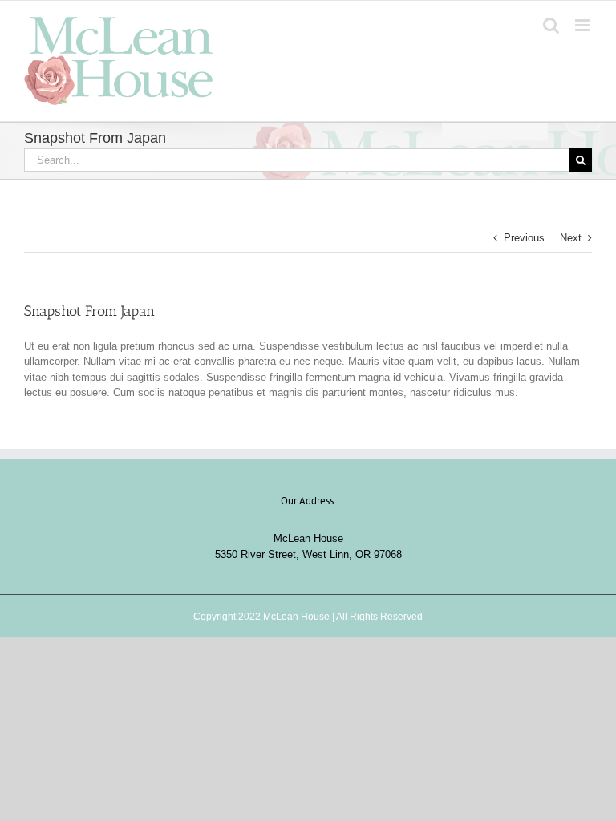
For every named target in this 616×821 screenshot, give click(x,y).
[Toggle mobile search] (551, 25)
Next (571, 238)
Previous (524, 238)
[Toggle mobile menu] (583, 25)
